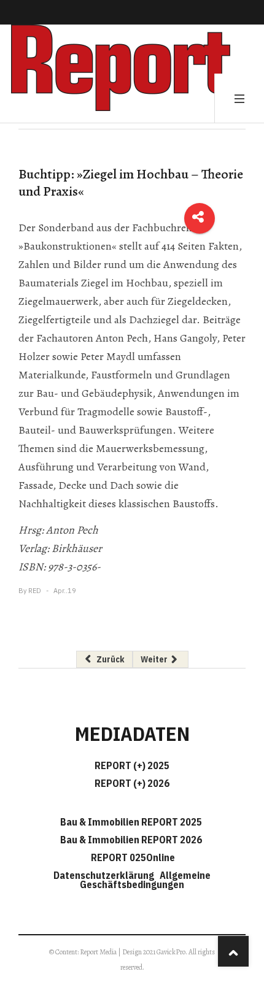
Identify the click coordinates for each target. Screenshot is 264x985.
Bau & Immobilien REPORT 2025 (131, 822)
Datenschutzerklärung (105, 875)
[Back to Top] (233, 951)
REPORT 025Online (132, 857)
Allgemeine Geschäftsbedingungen (145, 880)
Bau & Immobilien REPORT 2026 (131, 840)
